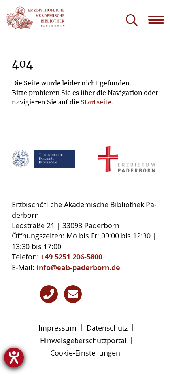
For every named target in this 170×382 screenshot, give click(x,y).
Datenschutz (107, 328)
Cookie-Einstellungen (85, 352)
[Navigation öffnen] (159, 20)
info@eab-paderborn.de (78, 267)
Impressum (57, 328)
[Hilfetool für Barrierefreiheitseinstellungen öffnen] (14, 357)
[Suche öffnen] (131, 21)
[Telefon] (49, 294)
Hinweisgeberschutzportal (83, 340)
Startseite (96, 102)
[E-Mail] (73, 294)
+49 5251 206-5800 (71, 256)
